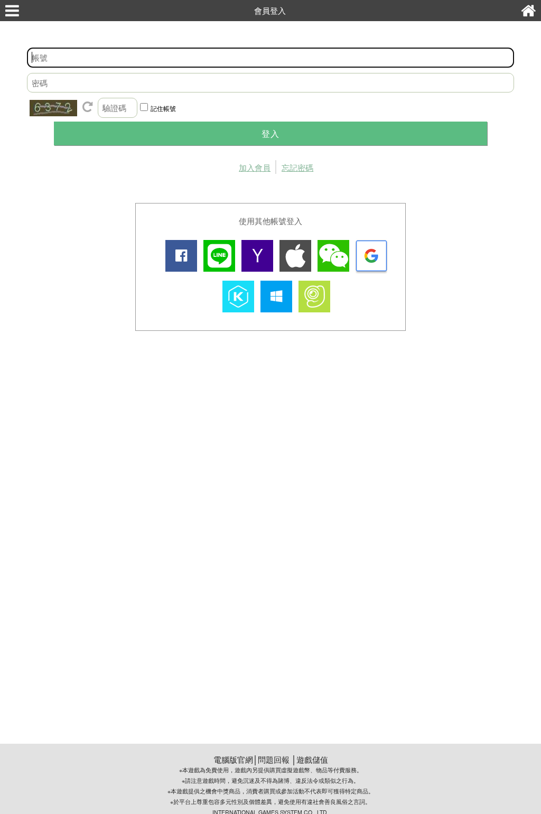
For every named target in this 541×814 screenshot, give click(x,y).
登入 (270, 133)
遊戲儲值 (312, 759)
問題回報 (274, 759)
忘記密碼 (297, 167)
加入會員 (254, 167)
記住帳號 (163, 108)
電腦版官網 (233, 759)
